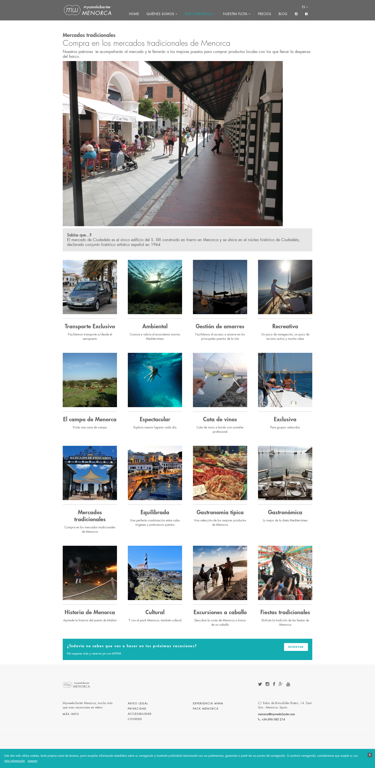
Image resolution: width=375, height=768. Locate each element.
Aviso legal (138, 703)
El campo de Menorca (90, 419)
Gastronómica (285, 512)
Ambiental (155, 326)
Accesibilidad (140, 714)
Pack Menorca (206, 708)
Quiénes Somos (160, 13)
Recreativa (285, 326)
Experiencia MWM (208, 703)
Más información (14, 761)
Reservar (296, 647)
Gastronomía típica (220, 512)
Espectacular (155, 419)
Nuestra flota (235, 13)
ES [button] (304, 6)
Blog (283, 13)
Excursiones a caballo (220, 612)
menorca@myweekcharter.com (276, 714)
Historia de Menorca (90, 612)
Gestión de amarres (220, 326)
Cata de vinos (220, 419)
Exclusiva (285, 419)
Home (134, 13)
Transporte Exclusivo (90, 326)
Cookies (135, 719)
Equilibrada (155, 512)
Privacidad (137, 708)
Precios (264, 13)
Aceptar (32, 761)
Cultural (154, 612)
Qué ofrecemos (199, 13)
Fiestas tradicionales (285, 612)
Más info (71, 714)
